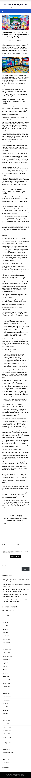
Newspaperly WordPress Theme (15, 775)
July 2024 (5, 703)
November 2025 (7, 649)
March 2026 (6, 636)
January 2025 (6, 683)
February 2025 (6, 680)
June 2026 (5, 626)
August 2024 (6, 700)
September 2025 (7, 656)
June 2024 (5, 707)
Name (4, 544)
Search (4, 565)
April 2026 (5, 632)
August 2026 (6, 619)
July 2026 (5, 622)
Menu (27, 11)
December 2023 (7, 727)
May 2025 (5, 669)
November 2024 (7, 690)
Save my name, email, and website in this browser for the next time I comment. (15, 552)
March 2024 (6, 717)
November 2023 (7, 730)
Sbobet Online (7, 756)
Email (18, 544)
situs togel (19, 91)
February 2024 (6, 720)
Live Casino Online (8, 746)
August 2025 (6, 659)
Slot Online (6, 759)
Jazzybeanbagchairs (15, 4)
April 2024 (5, 713)
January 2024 (6, 724)
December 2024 (7, 686)
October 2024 (6, 693)
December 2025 (7, 646)
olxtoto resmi (5, 767)
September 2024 (7, 696)
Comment (5, 523)
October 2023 (6, 734)
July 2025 (5, 663)
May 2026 (5, 629)
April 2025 (5, 673)
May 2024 (5, 710)
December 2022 (7, 737)
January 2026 (6, 642)
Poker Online (6, 749)
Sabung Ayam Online (8, 752)
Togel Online (6, 762)
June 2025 (5, 666)
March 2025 (6, 676)
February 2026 (6, 639)
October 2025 (6, 653)
